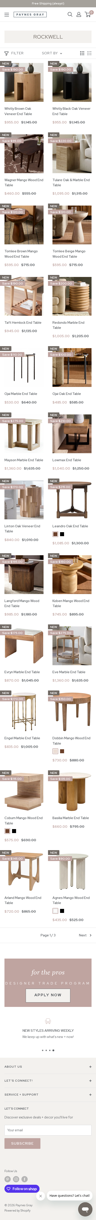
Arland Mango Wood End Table (22, 900)
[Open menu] (6, 14)
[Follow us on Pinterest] (7, 1179)
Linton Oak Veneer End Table (22, 529)
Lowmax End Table (66, 460)
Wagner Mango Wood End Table (23, 182)
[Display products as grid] (82, 53)
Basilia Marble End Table (70, 818)
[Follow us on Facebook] (24, 1179)
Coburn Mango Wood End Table (23, 820)
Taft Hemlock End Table (23, 322)
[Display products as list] (90, 53)
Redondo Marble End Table (68, 325)
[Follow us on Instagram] (16, 1179)
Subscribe (22, 1143)
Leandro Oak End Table (70, 526)
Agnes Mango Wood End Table (71, 900)
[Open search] (70, 14)
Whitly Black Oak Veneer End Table (71, 111)
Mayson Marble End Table (23, 460)
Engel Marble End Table (22, 738)
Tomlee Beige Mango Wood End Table (69, 254)
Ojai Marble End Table (20, 394)
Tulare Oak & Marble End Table (71, 182)
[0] (88, 14)
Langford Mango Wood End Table (21, 603)
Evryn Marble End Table (22, 672)
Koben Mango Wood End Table (70, 603)
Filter (17, 53)
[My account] (79, 14)
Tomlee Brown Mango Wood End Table (21, 254)
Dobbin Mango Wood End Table (71, 740)
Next (83, 935)
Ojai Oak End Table (66, 394)
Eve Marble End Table (69, 672)
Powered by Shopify (17, 1210)
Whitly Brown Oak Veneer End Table (18, 111)
